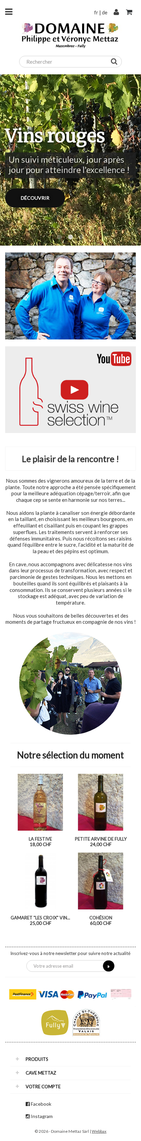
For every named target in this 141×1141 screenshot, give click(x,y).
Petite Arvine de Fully (101, 839)
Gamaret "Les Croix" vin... (40, 917)
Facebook (41, 1104)
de (104, 12)
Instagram (42, 1116)
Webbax (99, 1131)
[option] (70, 160)
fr (96, 12)
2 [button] (70, 237)
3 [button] (81, 237)
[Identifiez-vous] (116, 12)
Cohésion (100, 917)
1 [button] (59, 237)
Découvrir (35, 198)
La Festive (40, 839)
